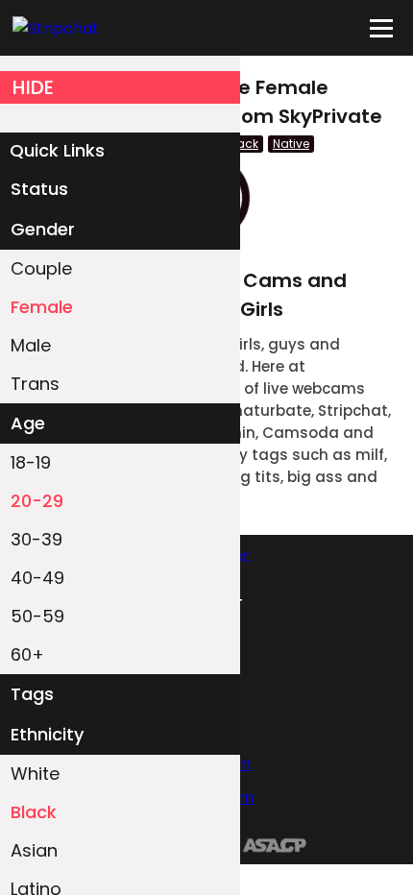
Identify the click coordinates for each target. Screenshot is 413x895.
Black (34, 812)
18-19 (31, 462)
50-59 (37, 616)
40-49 (37, 578)
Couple (41, 268)
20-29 (37, 501)
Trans (35, 384)
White (35, 774)
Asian (34, 850)
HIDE (33, 87)
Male (31, 345)
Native (291, 143)
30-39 (36, 539)
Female (42, 307)
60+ (27, 654)
